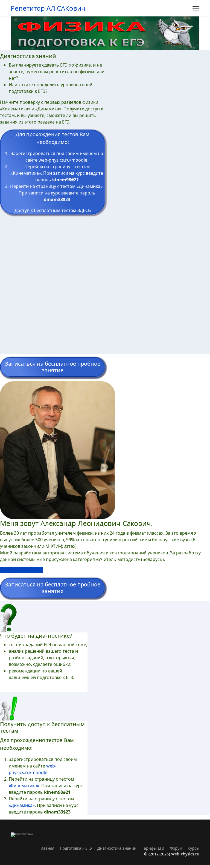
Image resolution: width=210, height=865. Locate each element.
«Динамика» (90, 186)
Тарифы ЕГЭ (153, 848)
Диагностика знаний (116, 848)
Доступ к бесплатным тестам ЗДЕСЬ (52, 210)
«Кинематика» (26, 173)
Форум (176, 848)
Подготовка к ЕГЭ (76, 848)
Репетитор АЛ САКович (48, 8)
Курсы (193, 848)
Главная (46, 848)
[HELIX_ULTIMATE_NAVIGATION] (195, 8)
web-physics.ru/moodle (63, 160)
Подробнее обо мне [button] (21, 570)
